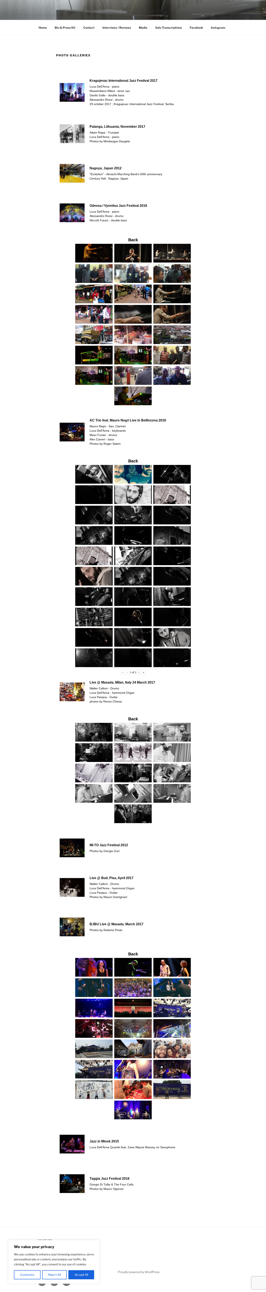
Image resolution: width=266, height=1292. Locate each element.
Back (133, 240)
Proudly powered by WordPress (139, 1272)
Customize (27, 1274)
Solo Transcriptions (168, 27)
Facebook (196, 27)
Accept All (81, 1274)
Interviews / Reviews (116, 27)
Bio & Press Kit (65, 27)
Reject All (54, 1274)
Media (143, 27)
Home (43, 27)
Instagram (218, 27)
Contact (89, 27)
